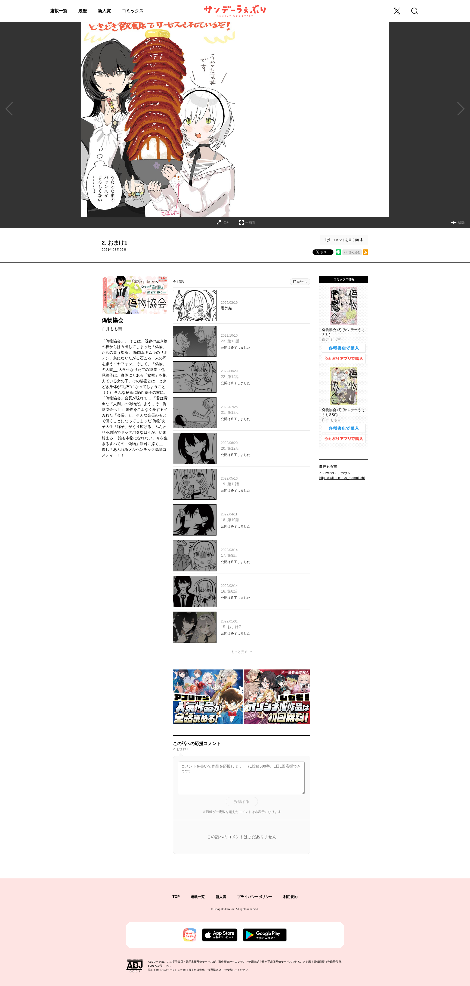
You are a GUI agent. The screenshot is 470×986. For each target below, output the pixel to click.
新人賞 (104, 10)
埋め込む (354, 252)
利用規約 (290, 897)
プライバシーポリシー (255, 897)
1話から (302, 281)
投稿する (241, 801)
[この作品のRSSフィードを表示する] (365, 252)
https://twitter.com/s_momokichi (342, 478)
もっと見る (239, 652)
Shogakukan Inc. (224, 908)
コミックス (133, 10)
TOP (176, 897)
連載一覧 (58, 10)
